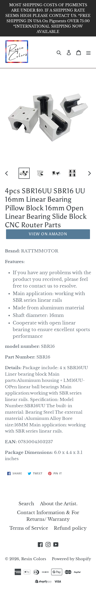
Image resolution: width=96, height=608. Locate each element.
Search (26, 503)
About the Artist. (58, 503)
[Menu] (88, 52)
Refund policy (70, 528)
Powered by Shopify (71, 559)
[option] (24, 173)
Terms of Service (28, 528)
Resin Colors (34, 559)
